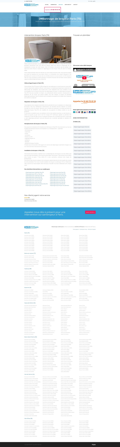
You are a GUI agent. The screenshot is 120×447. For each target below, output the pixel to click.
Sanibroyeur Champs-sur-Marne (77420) (50, 259)
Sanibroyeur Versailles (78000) (29, 271)
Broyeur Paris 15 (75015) (83, 242)
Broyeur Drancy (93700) (65, 346)
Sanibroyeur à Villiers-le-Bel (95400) (30, 436)
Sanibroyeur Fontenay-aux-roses (48, 318)
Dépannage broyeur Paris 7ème (82, 147)
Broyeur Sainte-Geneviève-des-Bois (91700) (68, 296)
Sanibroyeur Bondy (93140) (29, 354)
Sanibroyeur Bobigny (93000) (29, 358)
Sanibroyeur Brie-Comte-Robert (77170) (50, 255)
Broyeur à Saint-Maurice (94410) (85, 395)
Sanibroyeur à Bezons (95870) (29, 432)
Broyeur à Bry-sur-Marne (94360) (85, 393)
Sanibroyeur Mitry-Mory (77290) (30, 259)
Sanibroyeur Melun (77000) (29, 257)
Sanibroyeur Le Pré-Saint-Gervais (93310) (50, 356)
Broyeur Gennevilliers (64, 334)
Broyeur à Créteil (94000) (65, 376)
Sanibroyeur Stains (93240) (29, 371)
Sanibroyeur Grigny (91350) (47, 298)
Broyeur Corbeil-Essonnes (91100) (67, 291)
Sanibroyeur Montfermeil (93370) (48, 347)
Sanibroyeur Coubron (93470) (48, 369)
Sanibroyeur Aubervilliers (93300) (30, 344)
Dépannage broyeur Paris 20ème (82, 191)
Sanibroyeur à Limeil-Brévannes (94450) (50, 383)
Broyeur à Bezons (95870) (65, 432)
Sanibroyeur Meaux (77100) (29, 255)
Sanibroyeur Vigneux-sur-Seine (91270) (49, 296)
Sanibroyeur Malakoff (28, 322)
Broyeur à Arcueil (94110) (83, 380)
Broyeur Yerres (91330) (83, 293)
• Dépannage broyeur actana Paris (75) (33, 177)
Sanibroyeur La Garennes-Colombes (49, 312)
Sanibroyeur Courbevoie (47, 308)
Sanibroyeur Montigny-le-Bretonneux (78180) (32, 279)
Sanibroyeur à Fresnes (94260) (29, 407)
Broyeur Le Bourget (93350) (84, 359)
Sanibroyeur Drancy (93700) (29, 346)
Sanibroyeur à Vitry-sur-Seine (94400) (31, 378)
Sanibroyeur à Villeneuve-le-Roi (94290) (50, 376)
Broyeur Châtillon (82, 329)
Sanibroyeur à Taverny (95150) (48, 422)
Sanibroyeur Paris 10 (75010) (29, 250)
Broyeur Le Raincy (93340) (84, 358)
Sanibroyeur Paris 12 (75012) (48, 237)
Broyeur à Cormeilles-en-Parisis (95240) (86, 431)
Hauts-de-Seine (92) (30, 303)
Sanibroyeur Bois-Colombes (48, 334)
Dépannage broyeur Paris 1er (81, 126)
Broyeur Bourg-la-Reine (65, 317)
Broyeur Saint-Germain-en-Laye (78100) (68, 276)
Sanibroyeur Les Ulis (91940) (48, 295)
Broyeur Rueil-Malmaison (65, 332)
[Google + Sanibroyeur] (92, 1)
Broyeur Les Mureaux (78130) (66, 283)
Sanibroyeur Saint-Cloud (28, 329)
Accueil (46, 4)
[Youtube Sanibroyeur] (93, 1)
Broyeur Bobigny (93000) (65, 358)
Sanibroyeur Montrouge (47, 325)
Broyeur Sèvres (81, 327)
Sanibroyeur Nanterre (28, 312)
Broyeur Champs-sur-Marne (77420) (85, 259)
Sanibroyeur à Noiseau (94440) (48, 410)
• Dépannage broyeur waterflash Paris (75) (34, 172)
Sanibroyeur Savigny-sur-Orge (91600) (31, 295)
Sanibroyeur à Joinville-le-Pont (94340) (50, 385)
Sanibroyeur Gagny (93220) (29, 366)
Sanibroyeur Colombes (28, 318)
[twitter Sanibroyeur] (90, 1)
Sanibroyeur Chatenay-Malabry (30, 315)
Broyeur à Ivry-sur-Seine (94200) (66, 385)
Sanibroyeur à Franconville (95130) (30, 427)
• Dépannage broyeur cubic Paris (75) (33, 182)
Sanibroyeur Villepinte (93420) (29, 369)
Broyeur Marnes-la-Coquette (84, 320)
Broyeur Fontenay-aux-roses (84, 318)
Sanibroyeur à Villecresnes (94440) (49, 402)
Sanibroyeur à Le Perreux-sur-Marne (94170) (32, 395)
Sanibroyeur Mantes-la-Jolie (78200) (30, 274)
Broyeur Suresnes (82, 317)
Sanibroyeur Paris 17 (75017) (48, 245)
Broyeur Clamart (64, 320)
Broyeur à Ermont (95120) (65, 434)
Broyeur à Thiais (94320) (65, 400)
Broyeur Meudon (64, 327)
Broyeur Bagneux (64, 308)
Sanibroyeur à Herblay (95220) (48, 424)
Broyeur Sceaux (63, 310)
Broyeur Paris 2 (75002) (65, 237)
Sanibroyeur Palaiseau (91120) (48, 290)
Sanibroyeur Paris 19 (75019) (48, 248)
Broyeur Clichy (63, 313)
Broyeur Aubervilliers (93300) (66, 344)
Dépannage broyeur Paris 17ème (82, 181)
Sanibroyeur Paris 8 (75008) (29, 247)
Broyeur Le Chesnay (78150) (84, 274)
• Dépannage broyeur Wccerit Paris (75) (33, 179)
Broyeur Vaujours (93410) (83, 368)
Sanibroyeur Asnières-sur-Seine (29, 325)
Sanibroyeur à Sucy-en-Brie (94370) (30, 410)
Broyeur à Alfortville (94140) (66, 392)
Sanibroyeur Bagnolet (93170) (48, 341)
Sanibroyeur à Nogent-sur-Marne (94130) (31, 402)
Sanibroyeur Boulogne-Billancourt (30, 305)
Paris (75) (27, 233)
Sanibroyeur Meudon (28, 327)
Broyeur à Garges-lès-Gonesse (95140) (67, 426)
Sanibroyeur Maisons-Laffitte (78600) (49, 283)
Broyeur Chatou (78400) (83, 272)
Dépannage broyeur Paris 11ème (82, 160)
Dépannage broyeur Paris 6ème (82, 143)
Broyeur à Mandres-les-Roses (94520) (85, 408)
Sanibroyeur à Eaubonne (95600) (48, 427)
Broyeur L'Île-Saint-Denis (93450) (85, 364)
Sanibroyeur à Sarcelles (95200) (29, 422)
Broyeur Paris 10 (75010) (65, 250)
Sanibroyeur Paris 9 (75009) (29, 248)
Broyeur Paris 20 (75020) (83, 250)
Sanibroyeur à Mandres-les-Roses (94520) (50, 408)
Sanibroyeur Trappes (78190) (48, 276)
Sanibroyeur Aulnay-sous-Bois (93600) (31, 342)
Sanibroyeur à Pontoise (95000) (30, 431)
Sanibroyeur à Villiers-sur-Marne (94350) (31, 403)
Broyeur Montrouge (82, 325)
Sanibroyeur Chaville (28, 330)
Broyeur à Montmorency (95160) (85, 434)
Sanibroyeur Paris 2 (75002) (29, 237)
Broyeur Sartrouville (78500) (66, 272)
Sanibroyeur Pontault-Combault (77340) (31, 260)
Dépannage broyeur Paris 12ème (82, 164)
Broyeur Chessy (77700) (83, 262)
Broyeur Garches (64, 324)
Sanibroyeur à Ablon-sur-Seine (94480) (50, 407)
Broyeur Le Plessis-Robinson (84, 332)
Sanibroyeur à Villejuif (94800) (29, 388)
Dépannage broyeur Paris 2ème (82, 130)
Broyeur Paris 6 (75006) (65, 243)
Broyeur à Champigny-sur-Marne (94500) (68, 380)
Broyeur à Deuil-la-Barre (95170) (85, 432)
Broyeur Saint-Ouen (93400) (66, 359)
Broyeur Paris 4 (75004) (65, 240)
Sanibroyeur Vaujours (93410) (48, 368)
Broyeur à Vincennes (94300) (66, 390)
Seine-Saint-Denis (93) (30, 337)
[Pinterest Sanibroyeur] (95, 1)
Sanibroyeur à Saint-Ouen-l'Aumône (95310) (50, 429)
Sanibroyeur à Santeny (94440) (48, 412)
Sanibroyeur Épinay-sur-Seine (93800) (31, 356)
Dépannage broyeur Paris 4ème (82, 137)
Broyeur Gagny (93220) (65, 366)
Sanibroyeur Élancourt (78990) (48, 279)
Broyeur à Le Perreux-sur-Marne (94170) (68, 395)
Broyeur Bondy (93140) (65, 354)
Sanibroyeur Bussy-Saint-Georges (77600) (50, 257)
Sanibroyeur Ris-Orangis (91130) (48, 300)
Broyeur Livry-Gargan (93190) (66, 364)
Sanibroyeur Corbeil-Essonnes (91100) (31, 291)
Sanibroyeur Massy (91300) (29, 293)
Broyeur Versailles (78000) (65, 271)
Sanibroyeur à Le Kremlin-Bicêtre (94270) (31, 412)
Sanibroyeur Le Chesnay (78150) (48, 274)
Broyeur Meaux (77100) (65, 255)
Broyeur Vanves (82, 305)
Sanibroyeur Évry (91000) (28, 290)
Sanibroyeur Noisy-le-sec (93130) (30, 363)
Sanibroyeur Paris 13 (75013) (47, 238)
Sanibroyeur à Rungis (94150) (48, 403)
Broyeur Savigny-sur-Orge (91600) (67, 295)
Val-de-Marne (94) (29, 374)
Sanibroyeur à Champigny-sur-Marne (31, 380)
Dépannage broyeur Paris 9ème (82, 154)
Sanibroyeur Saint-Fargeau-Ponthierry (31, 262)
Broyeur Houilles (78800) (65, 284)
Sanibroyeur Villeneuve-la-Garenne (49, 330)
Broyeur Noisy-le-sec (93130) (66, 363)
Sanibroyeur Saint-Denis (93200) (30, 341)
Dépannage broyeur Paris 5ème (82, 140)
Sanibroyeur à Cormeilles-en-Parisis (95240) (50, 431)
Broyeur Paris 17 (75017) (83, 245)
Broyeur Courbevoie (82, 308)
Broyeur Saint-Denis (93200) (66, 341)
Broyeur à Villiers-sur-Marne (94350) (67, 403)
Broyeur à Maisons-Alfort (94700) (67, 383)
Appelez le (52, 9)
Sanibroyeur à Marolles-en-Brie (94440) (50, 405)
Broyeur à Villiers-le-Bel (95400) (66, 436)
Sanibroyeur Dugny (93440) (48, 363)
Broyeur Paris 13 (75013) (83, 238)
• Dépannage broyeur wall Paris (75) (57, 183)
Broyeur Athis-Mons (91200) (66, 300)
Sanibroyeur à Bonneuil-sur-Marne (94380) (50, 390)
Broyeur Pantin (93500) (65, 349)
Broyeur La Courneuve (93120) (66, 368)
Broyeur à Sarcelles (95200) (65, 422)
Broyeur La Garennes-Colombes (85, 312)
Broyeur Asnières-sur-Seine (65, 325)
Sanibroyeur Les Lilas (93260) (48, 351)
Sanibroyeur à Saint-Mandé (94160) (30, 415)
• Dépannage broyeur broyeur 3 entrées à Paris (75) (36, 183)
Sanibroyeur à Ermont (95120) (29, 434)
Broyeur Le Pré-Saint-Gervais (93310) (85, 356)
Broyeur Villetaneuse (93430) (84, 361)
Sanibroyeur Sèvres (46, 327)
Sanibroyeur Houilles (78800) (29, 284)
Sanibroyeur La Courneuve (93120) (30, 368)
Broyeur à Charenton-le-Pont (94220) (67, 405)
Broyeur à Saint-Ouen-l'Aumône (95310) (86, 429)
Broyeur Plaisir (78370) (83, 271)
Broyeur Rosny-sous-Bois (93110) (66, 361)
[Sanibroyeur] (31, 4)
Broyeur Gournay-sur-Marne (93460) (85, 366)
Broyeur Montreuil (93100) (65, 339)
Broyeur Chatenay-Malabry (66, 315)
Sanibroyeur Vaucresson (47, 313)
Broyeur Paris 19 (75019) (83, 248)
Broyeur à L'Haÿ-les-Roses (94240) (67, 397)
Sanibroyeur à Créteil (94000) (29, 376)
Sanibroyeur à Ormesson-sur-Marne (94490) (51, 400)
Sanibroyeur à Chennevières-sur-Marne (50, 381)
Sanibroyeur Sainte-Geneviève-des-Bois (31, 296)
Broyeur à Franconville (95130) (66, 427)
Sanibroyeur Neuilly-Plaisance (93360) (49, 354)
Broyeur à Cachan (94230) (65, 408)
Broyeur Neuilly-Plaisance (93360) (85, 354)
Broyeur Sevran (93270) (65, 351)
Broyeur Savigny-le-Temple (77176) (67, 264)
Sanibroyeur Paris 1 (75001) (29, 235)
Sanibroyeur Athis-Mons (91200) (30, 300)
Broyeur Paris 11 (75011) (83, 235)
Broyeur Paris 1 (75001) (65, 235)
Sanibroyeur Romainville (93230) (48, 349)
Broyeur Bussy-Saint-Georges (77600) (86, 257)
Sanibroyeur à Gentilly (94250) (48, 388)
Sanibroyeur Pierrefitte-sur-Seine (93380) (50, 346)
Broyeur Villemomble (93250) (84, 344)
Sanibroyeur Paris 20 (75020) (48, 250)
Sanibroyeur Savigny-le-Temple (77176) (31, 264)
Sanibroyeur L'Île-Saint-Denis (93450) (49, 364)
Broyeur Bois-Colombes (83, 334)
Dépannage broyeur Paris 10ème (82, 157)
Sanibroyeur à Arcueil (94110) (48, 380)
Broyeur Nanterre (64, 312)
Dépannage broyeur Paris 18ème (82, 184)
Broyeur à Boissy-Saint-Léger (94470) (86, 392)
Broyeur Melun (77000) (65, 257)
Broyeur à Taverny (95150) (83, 422)
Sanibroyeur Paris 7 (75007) (29, 245)
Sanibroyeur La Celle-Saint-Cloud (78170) (50, 284)
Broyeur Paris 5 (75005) (65, 242)
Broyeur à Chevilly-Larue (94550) (85, 378)
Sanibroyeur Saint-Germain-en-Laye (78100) (32, 276)
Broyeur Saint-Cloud (64, 329)
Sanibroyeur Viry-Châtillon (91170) (30, 298)
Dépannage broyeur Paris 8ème (82, 150)
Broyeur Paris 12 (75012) (83, 237)
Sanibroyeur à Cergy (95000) (29, 424)
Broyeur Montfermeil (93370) (84, 347)
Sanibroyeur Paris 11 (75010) (47, 235)
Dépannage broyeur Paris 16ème (82, 177)
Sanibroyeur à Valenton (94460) (48, 397)
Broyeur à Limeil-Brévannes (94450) (85, 383)
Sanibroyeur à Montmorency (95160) (49, 434)
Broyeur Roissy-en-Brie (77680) (84, 264)
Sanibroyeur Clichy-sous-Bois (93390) (49, 342)
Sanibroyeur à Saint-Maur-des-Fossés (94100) (32, 381)
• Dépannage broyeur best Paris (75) (57, 174)
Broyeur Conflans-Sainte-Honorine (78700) (68, 281)
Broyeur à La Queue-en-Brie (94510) (85, 398)
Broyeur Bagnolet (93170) (83, 341)
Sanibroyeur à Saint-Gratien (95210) (49, 436)
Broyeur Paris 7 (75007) (65, 245)
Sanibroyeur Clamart (28, 320)
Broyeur (61, 4)
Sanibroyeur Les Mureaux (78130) (30, 283)
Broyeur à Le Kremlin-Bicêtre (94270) (67, 412)
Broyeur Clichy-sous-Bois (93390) (85, 342)
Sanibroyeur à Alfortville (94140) (30, 392)
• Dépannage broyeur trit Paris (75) (57, 179)
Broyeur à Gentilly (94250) (83, 388)
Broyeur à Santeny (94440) (84, 412)
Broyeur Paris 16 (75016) (83, 243)
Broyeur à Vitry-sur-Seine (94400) (67, 378)
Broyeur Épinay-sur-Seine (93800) (67, 356)
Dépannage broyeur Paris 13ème (82, 167)
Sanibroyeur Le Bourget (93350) (48, 359)
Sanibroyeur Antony (46, 322)
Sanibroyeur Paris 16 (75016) (48, 243)
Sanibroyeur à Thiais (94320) (29, 400)
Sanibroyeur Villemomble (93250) (49, 344)
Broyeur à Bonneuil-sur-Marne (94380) (86, 390)
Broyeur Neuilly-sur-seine (83, 315)
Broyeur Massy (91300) (65, 293)
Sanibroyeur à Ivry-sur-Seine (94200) (30, 385)
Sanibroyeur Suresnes (46, 317)
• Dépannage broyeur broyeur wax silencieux (59, 185)
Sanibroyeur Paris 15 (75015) (47, 242)
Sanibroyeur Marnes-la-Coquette (48, 320)
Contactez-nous (83, 229)
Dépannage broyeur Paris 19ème (82, 187)
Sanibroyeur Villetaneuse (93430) (48, 361)
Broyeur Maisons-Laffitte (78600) (85, 283)
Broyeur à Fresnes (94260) (65, 407)
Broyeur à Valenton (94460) (84, 397)
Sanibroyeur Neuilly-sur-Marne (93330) (49, 339)
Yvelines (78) (27, 268)
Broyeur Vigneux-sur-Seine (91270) (85, 296)
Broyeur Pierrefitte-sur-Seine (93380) (85, 346)
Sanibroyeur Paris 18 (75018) (48, 247)
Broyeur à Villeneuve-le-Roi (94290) (85, 376)
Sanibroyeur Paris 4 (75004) (29, 240)
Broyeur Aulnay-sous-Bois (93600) (67, 342)
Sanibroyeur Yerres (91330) (47, 293)
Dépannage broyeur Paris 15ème (82, 174)
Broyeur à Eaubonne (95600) (84, 427)
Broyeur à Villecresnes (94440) (84, 402)
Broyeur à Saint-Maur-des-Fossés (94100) (68, 381)
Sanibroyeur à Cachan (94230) (29, 408)
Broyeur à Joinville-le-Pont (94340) (85, 385)
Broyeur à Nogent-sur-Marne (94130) (67, 402)
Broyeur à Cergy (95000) (65, 424)
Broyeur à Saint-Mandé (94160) (66, 415)
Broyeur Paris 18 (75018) (83, 247)
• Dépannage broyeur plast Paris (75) (58, 177)
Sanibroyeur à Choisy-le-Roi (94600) (30, 393)
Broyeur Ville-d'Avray (83, 307)
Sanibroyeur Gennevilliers (28, 334)
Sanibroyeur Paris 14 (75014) (48, 240)
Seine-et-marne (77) (30, 253)
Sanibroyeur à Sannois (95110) (48, 426)
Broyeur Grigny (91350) (83, 298)
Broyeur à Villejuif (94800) (65, 388)
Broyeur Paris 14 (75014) (83, 240)
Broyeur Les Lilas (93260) (83, 351)
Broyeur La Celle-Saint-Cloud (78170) (85, 284)
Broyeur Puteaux (82, 310)
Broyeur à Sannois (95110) (83, 426)
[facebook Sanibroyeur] (89, 1)
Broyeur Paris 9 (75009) (65, 248)
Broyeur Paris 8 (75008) (65, 247)
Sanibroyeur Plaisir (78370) (47, 271)
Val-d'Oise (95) (28, 418)
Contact (75, 4)
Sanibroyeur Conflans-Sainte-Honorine (31, 281)
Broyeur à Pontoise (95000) (66, 431)
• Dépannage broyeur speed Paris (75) (33, 180)
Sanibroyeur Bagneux (28, 308)
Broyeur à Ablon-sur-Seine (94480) (85, 407)
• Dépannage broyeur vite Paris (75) (57, 180)
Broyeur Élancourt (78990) (84, 279)
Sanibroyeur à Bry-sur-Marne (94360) (49, 393)
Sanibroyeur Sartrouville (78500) (30, 272)
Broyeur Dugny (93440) (83, 363)
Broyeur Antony (82, 322)
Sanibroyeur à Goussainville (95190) (30, 429)
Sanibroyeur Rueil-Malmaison (29, 332)
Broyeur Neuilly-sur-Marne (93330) (85, 339)
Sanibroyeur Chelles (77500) (47, 260)
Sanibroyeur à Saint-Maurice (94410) (49, 395)
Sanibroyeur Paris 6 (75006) (29, 243)
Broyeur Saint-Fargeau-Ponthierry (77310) (68, 262)
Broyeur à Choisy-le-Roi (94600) (66, 393)
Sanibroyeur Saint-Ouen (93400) (30, 359)
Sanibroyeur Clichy (27, 313)
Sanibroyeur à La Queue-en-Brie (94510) (50, 398)
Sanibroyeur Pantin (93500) (29, 349)
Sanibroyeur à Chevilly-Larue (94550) (49, 378)
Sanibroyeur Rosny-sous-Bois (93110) (30, 361)
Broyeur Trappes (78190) (83, 276)
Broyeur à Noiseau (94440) (84, 410)
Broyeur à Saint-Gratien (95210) (84, 436)
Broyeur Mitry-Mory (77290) (66, 259)
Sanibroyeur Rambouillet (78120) (48, 281)
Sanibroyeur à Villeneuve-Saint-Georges (31, 398)
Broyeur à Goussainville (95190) (66, 429)
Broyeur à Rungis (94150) (83, 403)
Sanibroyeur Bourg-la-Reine (29, 317)
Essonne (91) (27, 287)
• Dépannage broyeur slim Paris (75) (57, 182)
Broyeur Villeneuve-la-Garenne (84, 330)
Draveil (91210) (45, 291)
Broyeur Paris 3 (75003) (65, 238)
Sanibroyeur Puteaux (46, 310)
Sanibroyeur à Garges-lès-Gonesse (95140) (31, 426)
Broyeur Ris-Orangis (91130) (84, 300)
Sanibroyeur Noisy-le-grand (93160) (30, 347)
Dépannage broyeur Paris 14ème (82, 170)
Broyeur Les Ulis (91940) (83, 295)
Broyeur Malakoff (64, 322)
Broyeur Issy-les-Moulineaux (66, 307)
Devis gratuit (76, 229)
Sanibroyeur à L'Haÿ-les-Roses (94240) (31, 397)
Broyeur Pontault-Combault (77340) (67, 260)
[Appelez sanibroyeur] (84, 102)
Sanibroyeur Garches (28, 324)
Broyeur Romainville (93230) (84, 349)
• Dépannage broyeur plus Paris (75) (57, 172)
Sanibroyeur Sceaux (27, 310)
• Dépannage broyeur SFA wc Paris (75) (33, 174)
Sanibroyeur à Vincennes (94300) (30, 390)
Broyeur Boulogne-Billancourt (66, 305)
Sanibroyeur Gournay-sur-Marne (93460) (50, 366)
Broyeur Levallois (82, 324)
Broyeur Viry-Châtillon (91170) (66, 298)
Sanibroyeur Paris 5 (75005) (29, 242)
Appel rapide (90, 212)
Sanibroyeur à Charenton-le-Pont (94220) (31, 405)
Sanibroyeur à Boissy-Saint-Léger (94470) (50, 392)
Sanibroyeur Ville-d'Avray (47, 307)
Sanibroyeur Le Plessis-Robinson (48, 332)
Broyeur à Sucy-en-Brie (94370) (66, 410)
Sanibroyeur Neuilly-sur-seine (48, 315)
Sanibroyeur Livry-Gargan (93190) (30, 364)
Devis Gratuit (68, 4)
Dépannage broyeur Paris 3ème (82, 133)
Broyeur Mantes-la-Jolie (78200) (66, 274)
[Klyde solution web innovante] (94, 444)
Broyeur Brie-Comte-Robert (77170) (85, 255)
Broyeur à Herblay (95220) (83, 424)
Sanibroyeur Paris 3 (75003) (29, 238)
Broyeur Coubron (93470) (83, 369)
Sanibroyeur (54, 4)
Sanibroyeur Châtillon (46, 329)
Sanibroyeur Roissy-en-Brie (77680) (49, 264)
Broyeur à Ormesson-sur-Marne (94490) (86, 400)
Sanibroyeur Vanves (46, 305)
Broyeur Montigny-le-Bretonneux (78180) (68, 279)
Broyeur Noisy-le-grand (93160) (66, 347)
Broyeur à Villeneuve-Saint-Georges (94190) (68, 398)
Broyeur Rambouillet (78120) (84, 281)
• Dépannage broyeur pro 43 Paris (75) (58, 175)
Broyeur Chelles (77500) (83, 260)
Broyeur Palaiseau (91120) (83, 290)
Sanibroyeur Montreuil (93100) (29, 339)
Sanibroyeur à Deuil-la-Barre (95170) (49, 432)
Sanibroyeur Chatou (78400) (48, 272)
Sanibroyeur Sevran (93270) (29, 351)
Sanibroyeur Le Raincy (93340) (48, 358)
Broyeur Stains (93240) (65, 371)
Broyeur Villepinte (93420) (65, 369)
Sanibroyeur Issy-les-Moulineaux (30, 307)
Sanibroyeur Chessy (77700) (47, 262)
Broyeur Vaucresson (82, 313)
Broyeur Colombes (64, 318)
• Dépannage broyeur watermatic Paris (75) (34, 175)
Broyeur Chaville (64, 330)
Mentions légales (92, 229)
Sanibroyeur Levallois (46, 324)
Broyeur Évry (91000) (64, 290)
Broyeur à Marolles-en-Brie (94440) (85, 405)
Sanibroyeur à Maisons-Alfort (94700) (31, 383)
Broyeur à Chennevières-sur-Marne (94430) (87, 381)
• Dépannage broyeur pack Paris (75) (33, 185)
